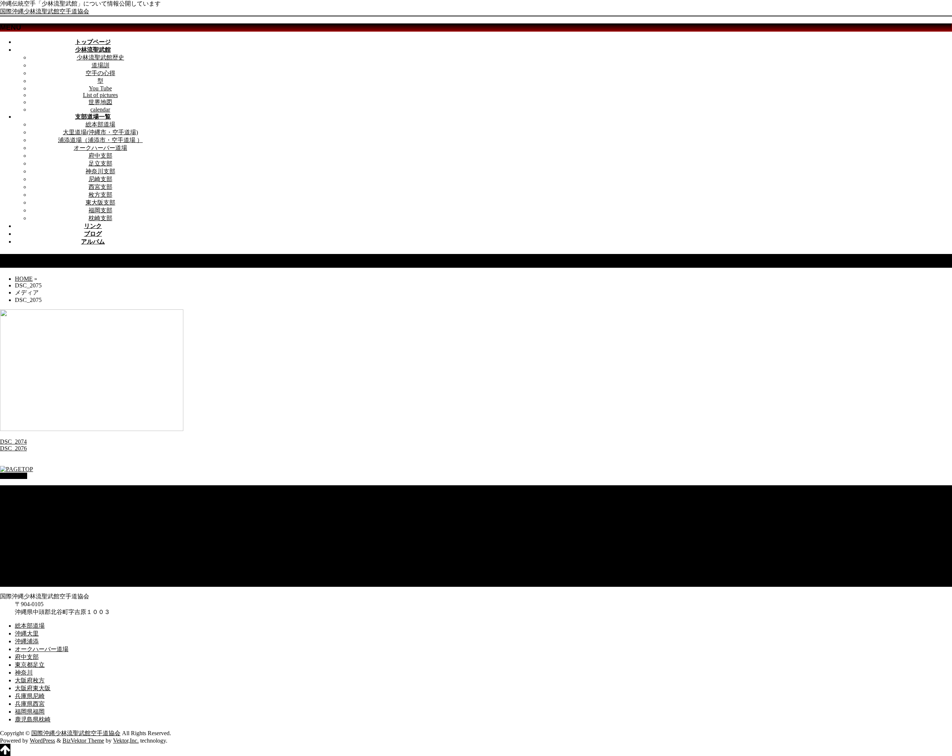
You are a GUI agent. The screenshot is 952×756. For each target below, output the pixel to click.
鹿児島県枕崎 (33, 582)
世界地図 (100, 102)
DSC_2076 (13, 448)
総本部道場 (100, 124)
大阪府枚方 (30, 543)
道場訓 (100, 65)
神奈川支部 (100, 171)
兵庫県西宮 (30, 567)
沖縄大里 (27, 496)
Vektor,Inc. (126, 740)
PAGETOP (13, 476)
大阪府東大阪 (33, 551)
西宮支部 (100, 187)
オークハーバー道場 (100, 148)
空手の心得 (100, 73)
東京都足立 (30, 528)
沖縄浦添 (27, 504)
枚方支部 (100, 195)
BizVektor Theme (83, 740)
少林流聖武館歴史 (100, 57)
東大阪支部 (100, 202)
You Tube (100, 88)
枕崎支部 (100, 218)
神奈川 (24, 536)
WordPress (42, 740)
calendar (100, 109)
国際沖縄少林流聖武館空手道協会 (44, 11)
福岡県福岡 (30, 575)
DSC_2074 (13, 441)
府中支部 (100, 155)
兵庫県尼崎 (30, 559)
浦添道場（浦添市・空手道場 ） (100, 140)
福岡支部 (100, 210)
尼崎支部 (100, 179)
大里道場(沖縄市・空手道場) (100, 132)
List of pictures (100, 95)
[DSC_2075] (91, 429)
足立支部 (100, 163)
